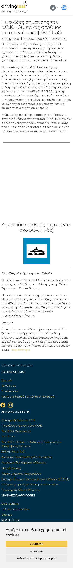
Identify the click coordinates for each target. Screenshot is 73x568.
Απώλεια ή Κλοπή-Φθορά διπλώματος (26, 457)
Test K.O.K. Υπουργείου (16, 431)
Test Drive (8, 436)
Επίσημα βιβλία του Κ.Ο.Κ (18, 420)
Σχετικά (6, 380)
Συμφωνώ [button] (36, 544)
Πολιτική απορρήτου (15, 509)
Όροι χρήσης (10, 503)
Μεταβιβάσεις (11, 468)
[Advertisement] (36, 184)
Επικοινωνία (9, 391)
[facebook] (2, 405)
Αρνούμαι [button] (36, 551)
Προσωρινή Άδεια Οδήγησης (20, 490)
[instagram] (10, 405)
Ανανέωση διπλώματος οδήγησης (23, 462)
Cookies (6, 514)
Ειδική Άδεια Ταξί (13, 451)
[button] (54, 8)
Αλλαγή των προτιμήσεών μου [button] (36, 558)
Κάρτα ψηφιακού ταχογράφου (21, 473)
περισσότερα (20, 349)
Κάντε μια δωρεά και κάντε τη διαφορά (27, 396)
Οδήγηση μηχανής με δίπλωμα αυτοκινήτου (30, 484)
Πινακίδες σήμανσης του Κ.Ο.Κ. (21, 425)
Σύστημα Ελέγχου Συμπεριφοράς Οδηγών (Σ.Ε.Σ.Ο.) (35, 479)
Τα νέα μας (8, 385)
